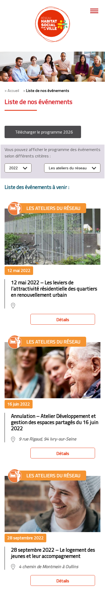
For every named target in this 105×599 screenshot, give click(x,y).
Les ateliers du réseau (68, 168)
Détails (62, 319)
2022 (13, 168)
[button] (43, 132)
